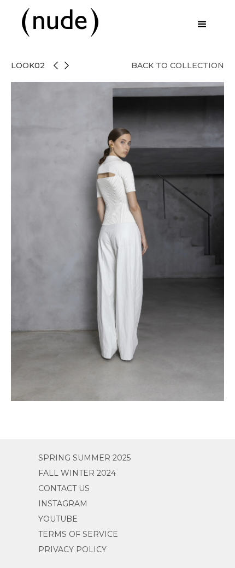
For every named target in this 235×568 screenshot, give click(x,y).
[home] (57, 22)
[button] (202, 24)
